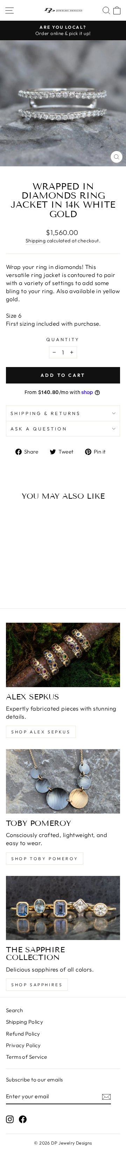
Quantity (63, 339)
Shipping (36, 240)
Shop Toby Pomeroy (44, 858)
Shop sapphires (37, 984)
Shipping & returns (45, 413)
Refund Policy (23, 1033)
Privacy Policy (23, 1045)
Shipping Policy (24, 1021)
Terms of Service (26, 1056)
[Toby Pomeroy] (63, 781)
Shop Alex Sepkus (41, 731)
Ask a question (38, 428)
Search (14, 1010)
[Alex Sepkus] (63, 655)
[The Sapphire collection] (63, 908)
